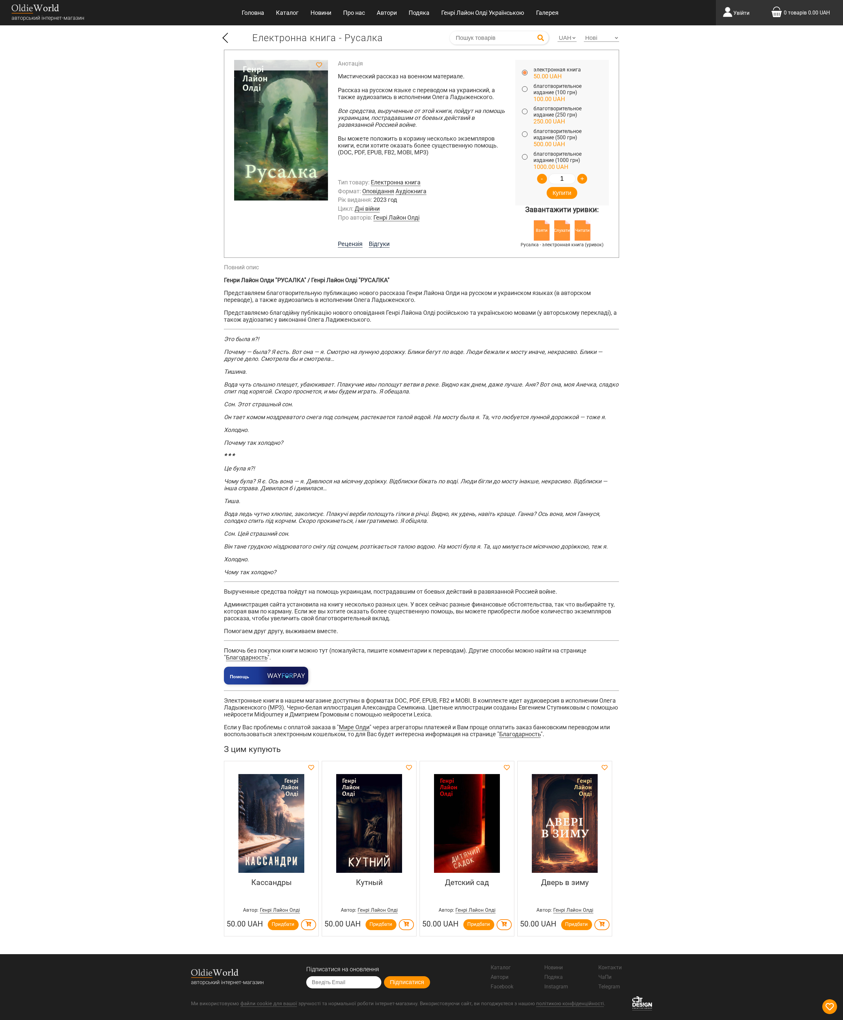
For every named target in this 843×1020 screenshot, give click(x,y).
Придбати (283, 924)
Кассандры (271, 882)
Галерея (547, 12)
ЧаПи (605, 977)
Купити (562, 193)
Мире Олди (354, 727)
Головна (253, 12)
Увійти (741, 13)
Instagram (556, 986)
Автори (387, 12)
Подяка (419, 12)
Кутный (369, 882)
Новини (321, 12)
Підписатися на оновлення (342, 969)
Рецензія (350, 243)
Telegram (609, 986)
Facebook (502, 986)
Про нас (354, 12)
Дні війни (367, 208)
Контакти (610, 967)
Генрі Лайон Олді (396, 217)
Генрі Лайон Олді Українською (482, 12)
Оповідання (378, 191)
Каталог (287, 12)
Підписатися (407, 982)
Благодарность (246, 657)
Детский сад (467, 882)
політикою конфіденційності (570, 1004)
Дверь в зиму (565, 882)
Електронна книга (396, 182)
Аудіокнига (410, 191)
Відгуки (379, 243)
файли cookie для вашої (268, 1004)
